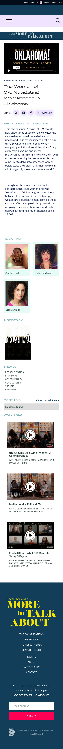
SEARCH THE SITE (31, 649)
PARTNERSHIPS (31, 666)
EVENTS (31, 656)
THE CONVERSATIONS (31, 634)
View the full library (47, 400)
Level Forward (36, 734)
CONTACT (31, 672)
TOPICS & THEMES (31, 644)
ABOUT (31, 661)
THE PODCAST (31, 639)
